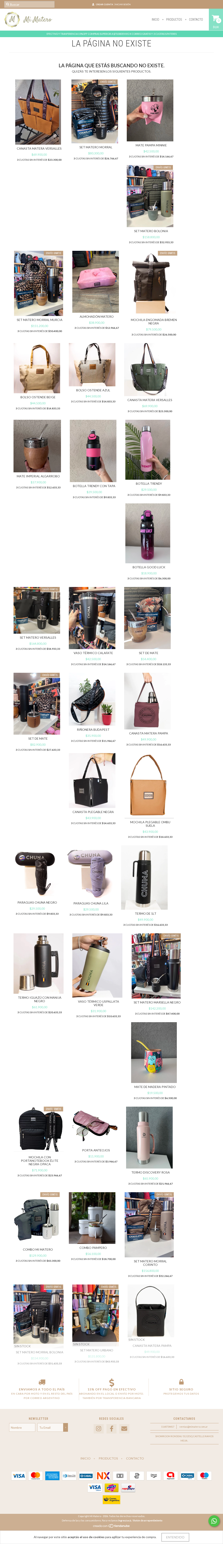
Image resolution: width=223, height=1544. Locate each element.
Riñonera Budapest (93, 729)
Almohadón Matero (97, 316)
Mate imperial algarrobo (38, 476)
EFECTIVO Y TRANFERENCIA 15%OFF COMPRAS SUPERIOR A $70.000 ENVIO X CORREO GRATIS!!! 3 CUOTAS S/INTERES (112, 33)
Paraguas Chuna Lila (90, 903)
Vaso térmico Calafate (93, 653)
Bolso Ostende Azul (93, 390)
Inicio (155, 19)
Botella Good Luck (149, 567)
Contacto (195, 19)
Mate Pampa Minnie (151, 145)
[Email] (124, 1428)
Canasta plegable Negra (93, 812)
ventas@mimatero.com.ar (193, 1426)
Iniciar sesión (123, 4)
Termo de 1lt (145, 913)
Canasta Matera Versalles (39, 148)
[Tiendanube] (112, 1527)
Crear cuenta (104, 4)
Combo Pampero (93, 1248)
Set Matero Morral (95, 147)
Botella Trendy (149, 483)
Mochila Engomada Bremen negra (154, 321)
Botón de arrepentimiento (147, 1520)
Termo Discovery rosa (150, 1172)
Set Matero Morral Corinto (150, 1262)
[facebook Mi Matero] (111, 1428)
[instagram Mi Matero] (99, 1428)
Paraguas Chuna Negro (37, 902)
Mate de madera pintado (155, 1087)
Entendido (175, 1537)
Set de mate (148, 653)
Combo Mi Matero (38, 1249)
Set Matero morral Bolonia (39, 1352)
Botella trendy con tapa (94, 486)
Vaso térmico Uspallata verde (98, 1003)
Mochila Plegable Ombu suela (150, 823)
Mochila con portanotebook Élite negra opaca (39, 1160)
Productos (174, 19)
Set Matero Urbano (96, 1350)
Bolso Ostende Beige (38, 397)
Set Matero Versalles (38, 637)
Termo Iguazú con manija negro (39, 999)
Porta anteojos (96, 1150)
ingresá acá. (125, 1520)
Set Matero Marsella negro (157, 1002)
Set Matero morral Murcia (40, 320)
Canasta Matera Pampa (148, 733)
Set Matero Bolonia (151, 231)
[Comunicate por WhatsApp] (214, 1521)
